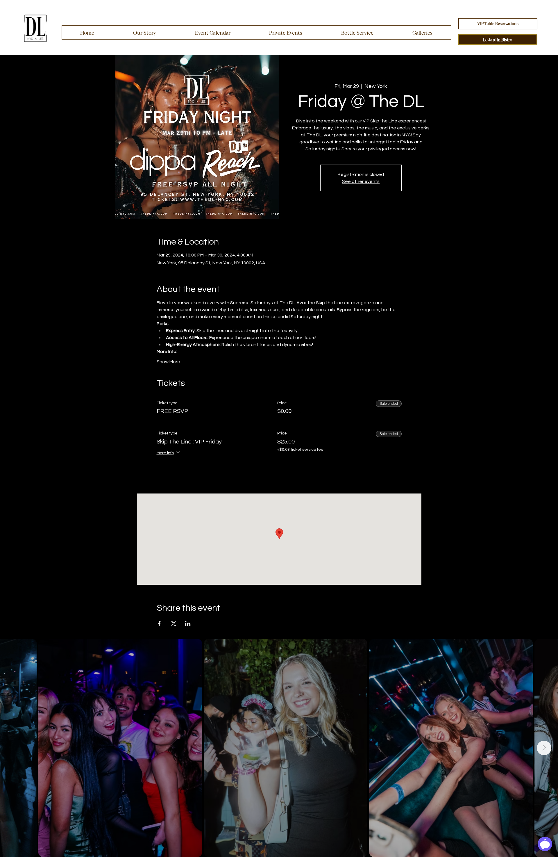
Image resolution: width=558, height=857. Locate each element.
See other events (361, 181)
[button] (286, 32)
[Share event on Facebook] (159, 623)
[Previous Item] (14, 748)
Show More (168, 361)
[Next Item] (544, 748)
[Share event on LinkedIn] (188, 623)
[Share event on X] (173, 623)
